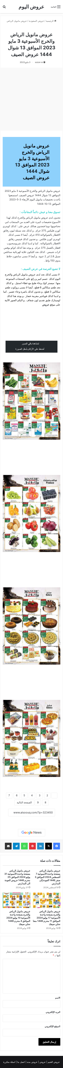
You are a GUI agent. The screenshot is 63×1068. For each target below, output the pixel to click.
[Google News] (31, 832)
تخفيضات (48, 199)
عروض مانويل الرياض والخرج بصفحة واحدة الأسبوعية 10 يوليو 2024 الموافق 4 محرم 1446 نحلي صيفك (18, 917)
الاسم (57, 997)
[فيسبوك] (56, 846)
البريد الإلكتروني (53, 1012)
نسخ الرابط (31, 820)
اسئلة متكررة (9, 1062)
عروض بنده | (32, 1062)
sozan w (39, 62)
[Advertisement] (31, 99)
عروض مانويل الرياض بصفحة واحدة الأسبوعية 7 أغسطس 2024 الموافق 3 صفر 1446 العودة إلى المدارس (47, 877)
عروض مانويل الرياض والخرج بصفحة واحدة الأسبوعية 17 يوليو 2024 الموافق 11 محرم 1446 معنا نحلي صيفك (46, 917)
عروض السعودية (36, 21)
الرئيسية (50, 21)
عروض (45, 304)
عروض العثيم (53, 1062)
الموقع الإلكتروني (52, 1026)
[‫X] (48, 846)
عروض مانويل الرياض (17, 21)
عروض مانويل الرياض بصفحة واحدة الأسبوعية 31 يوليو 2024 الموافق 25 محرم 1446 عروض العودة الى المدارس (17, 877)
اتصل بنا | (21, 1062)
